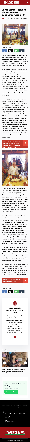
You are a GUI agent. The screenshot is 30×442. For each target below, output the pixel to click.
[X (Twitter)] (10, 50)
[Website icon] (15, 337)
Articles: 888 (15, 340)
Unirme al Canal (12, 391)
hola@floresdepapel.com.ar (11, 421)
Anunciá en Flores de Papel (8, 405)
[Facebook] (4, 50)
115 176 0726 (8, 417)
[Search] (24, 2)
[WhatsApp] (16, 50)
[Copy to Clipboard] (21, 50)
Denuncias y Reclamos (21, 405)
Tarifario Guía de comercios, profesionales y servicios (15, 407)
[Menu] (27, 2)
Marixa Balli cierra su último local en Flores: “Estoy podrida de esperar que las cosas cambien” (13, 371)
